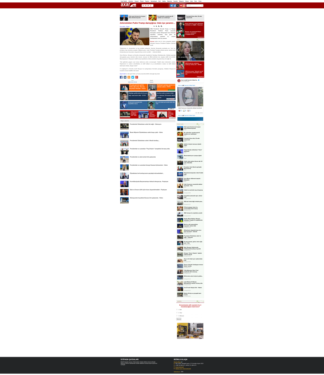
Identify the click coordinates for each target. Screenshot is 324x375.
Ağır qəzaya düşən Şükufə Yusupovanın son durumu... (191, 58)
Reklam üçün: (183, 368)
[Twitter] (177, 6)
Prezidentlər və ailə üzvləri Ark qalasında (143, 157)
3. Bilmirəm (181, 316)
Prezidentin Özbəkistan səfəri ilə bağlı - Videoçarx (145, 124)
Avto (191, 1)
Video (199, 1)
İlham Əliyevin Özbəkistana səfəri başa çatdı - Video (146, 132)
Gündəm (131, 1)
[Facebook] (174, 6)
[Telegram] (171, 6)
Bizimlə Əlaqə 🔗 (178, 362)
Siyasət (136, 1)
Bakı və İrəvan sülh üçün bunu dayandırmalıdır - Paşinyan (148, 189)
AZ (143, 5)
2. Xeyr (180, 312)
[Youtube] (181, 6)
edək (124, 73)
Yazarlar (175, 1)
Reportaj (169, 1)
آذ (150, 6)
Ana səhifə (122, 26)
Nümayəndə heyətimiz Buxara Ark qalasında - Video (146, 198)
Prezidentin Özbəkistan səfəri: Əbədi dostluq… (145, 140)
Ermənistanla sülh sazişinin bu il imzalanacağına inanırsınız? (190, 306)
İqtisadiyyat (154, 1)
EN (148, 5)
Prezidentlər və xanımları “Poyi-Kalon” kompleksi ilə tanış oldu (150, 148)
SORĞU (179, 301)
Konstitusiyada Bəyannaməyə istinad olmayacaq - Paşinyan (149, 181)
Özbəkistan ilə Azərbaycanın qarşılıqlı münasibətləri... (147, 173)
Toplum (147, 1)
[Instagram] (184, 6)
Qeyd (121, 73)
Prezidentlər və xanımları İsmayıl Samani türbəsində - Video (149, 165)
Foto (195, 1)
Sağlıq (164, 1)
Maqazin (181, 1)
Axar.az (152, 41)
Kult (159, 1)
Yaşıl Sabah (124, 1)
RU (145, 5)
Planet (141, 1)
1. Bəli (180, 309)
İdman (187, 1)
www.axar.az (177, 371)
